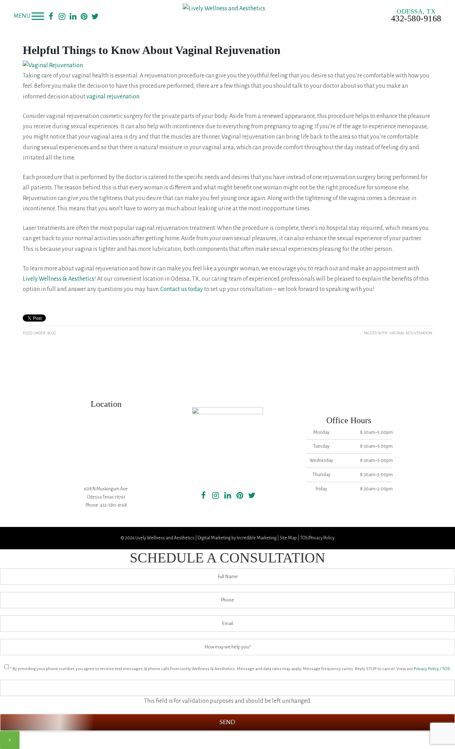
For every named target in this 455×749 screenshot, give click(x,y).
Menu (22, 16)
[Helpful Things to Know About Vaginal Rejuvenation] (53, 65)
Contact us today (181, 289)
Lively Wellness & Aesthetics (58, 279)
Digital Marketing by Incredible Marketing (237, 537)
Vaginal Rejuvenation (410, 333)
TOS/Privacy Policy (317, 537)
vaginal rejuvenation (112, 96)
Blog (51, 333)
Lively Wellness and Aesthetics (164, 537)
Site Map (288, 537)
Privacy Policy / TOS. (432, 668)
